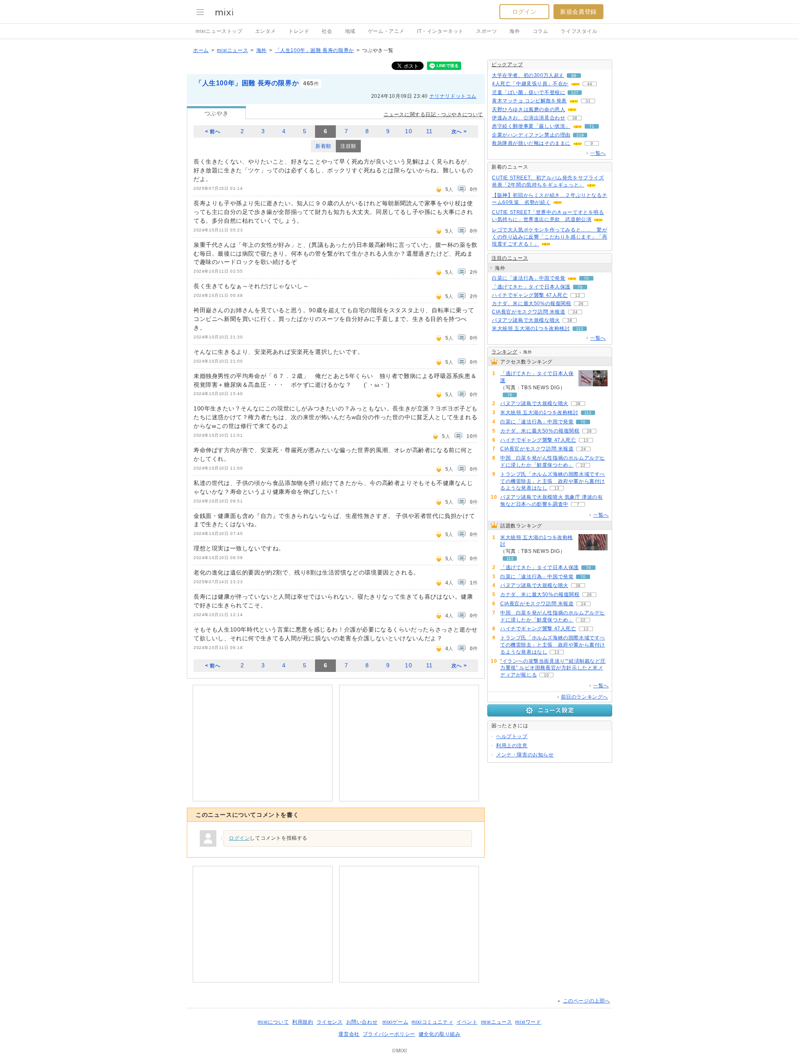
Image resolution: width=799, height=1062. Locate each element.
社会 (327, 31)
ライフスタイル (579, 31)
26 (580, 303)
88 (573, 75)
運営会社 (348, 1034)
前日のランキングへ (584, 697)
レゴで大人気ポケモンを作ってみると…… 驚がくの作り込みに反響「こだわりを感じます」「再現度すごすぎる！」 (549, 237)
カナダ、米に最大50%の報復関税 (531, 303)
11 (429, 131)
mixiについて (273, 1022)
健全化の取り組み (440, 1034)
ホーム (201, 50)
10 (408, 131)
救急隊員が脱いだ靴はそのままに (531, 143)
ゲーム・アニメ (386, 31)
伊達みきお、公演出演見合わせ (528, 118)
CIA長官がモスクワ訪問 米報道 (529, 312)
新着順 (323, 146)
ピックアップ (507, 64)
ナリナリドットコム (452, 96)
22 (583, 465)
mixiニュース (232, 50)
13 (577, 295)
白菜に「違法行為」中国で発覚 (528, 278)
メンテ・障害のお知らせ (525, 755)
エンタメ (265, 31)
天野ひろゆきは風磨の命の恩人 (528, 109)
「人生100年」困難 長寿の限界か (314, 50)
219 (580, 135)
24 (575, 312)
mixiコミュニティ (432, 1022)
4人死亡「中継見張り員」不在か (530, 84)
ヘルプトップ (512, 736)
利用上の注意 (512, 746)
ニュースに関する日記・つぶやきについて (433, 114)
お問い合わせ (362, 1022)
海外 (514, 31)
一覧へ (598, 153)
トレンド (298, 31)
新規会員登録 (578, 11)
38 (574, 118)
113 (579, 328)
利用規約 (302, 1022)
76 (580, 287)
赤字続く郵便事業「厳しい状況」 (531, 126)
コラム (540, 31)
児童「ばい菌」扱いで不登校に (528, 92)
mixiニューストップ (219, 31)
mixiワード (528, 1022)
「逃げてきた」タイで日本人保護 (531, 287)
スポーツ (486, 31)
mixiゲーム (395, 1022)
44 (589, 84)
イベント (467, 1022)
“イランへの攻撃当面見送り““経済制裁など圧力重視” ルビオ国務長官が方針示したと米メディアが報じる (552, 668)
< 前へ (212, 131)
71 (591, 126)
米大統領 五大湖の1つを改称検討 (531, 328)
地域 (350, 31)
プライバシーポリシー (389, 1034)
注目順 (348, 146)
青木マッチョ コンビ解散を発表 (529, 101)
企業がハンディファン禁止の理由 (531, 135)
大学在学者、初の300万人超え (528, 75)
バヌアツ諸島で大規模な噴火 (526, 320)
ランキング (504, 352)
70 (586, 278)
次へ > (459, 131)
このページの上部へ (586, 1001)
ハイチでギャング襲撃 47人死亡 (530, 295)
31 (588, 101)
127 (574, 92)
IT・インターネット (440, 31)
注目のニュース (509, 258)
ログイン (524, 11)
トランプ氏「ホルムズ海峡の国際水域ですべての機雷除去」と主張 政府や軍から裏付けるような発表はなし (552, 481)
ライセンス (330, 1022)
